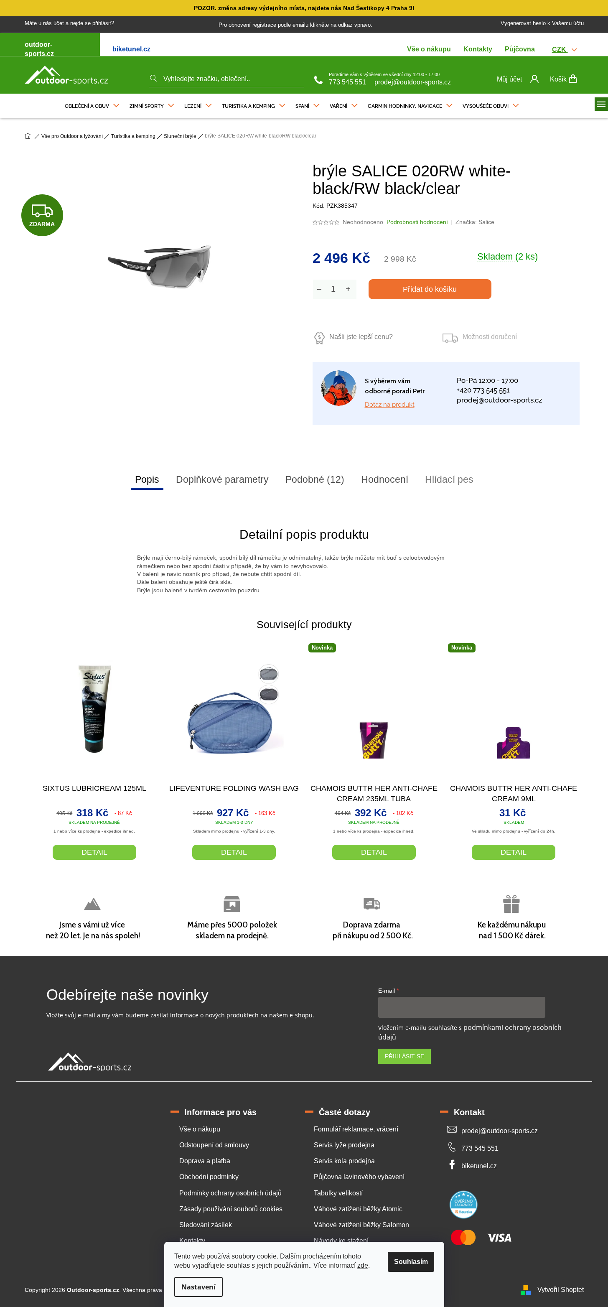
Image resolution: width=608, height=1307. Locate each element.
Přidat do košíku (430, 289)
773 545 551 (347, 82)
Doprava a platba (204, 1160)
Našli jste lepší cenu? (361, 336)
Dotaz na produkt (390, 404)
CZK (560, 49)
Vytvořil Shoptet (560, 1289)
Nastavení (198, 1287)
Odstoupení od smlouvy (214, 1145)
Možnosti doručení (490, 336)
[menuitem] (92, 104)
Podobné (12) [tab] (314, 479)
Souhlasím (411, 1261)
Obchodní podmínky (209, 1176)
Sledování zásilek (205, 1224)
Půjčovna (520, 49)
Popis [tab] (147, 479)
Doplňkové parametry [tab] (222, 479)
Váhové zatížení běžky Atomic (358, 1209)
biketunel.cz (131, 49)
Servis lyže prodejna (344, 1145)
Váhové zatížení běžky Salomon (361, 1224)
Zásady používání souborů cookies (230, 1209)
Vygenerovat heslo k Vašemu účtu (542, 23)
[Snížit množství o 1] (319, 289)
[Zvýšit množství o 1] (348, 289)
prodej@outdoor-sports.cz (412, 82)
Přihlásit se (404, 1056)
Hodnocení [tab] (384, 479)
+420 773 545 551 (483, 390)
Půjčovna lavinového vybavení (359, 1176)
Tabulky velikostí (338, 1193)
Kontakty (477, 49)
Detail (94, 852)
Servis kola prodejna (344, 1160)
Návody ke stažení (341, 1240)
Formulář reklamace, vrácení (356, 1129)
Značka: (474, 222)
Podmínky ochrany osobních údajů (230, 1193)
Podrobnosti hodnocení (417, 222)
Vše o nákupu (429, 49)
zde (362, 1265)
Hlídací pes (449, 479)
